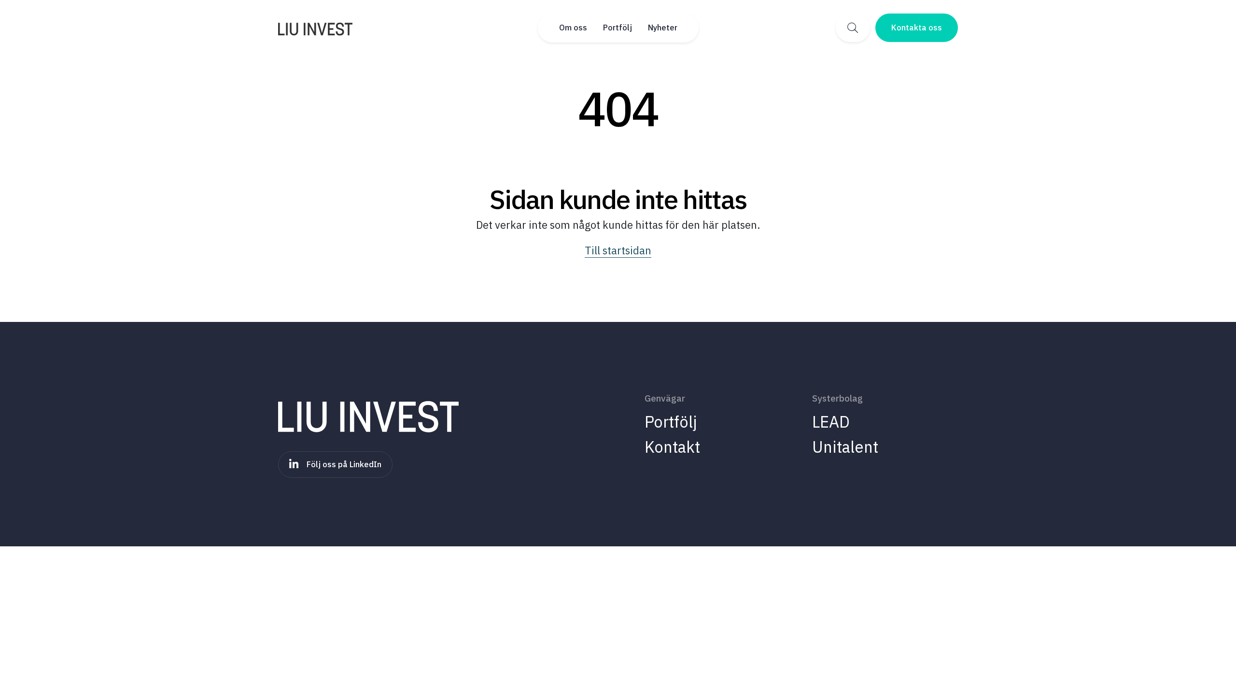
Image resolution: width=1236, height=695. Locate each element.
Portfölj (617, 27)
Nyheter (662, 27)
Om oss (573, 27)
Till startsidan (618, 250)
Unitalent (845, 446)
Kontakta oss (916, 27)
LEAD (831, 421)
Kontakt (672, 446)
